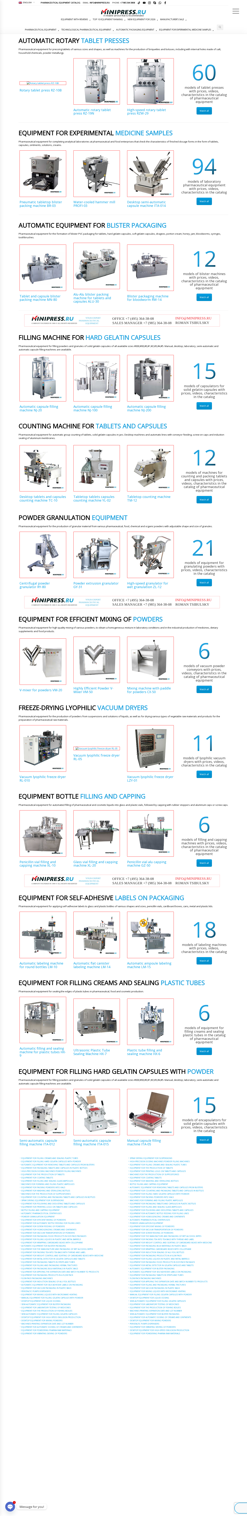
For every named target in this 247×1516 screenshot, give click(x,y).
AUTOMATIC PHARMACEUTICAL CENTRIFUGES (41, 1213)
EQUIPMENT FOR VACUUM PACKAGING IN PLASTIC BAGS (46, 1288)
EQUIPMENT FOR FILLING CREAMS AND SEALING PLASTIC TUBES (49, 1158)
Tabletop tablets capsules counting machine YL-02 (93, 498)
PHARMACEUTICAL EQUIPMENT (40, 29)
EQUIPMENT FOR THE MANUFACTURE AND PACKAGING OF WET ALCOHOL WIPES (57, 1249)
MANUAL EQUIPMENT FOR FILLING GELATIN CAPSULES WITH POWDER (52, 1298)
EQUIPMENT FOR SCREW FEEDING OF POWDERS (43, 1226)
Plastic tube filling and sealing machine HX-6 (144, 1052)
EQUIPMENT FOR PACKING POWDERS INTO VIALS (43, 1187)
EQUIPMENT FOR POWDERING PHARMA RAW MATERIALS (46, 1330)
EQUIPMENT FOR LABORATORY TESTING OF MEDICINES (46, 1307)
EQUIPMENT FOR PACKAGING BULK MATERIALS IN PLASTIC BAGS (49, 1268)
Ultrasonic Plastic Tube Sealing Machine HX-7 (91, 1052)
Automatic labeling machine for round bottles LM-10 (41, 965)
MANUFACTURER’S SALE (172, 19)
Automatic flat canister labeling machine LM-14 (91, 965)
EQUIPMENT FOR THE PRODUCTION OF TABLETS (42, 1174)
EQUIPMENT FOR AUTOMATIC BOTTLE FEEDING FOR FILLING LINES (50, 1223)
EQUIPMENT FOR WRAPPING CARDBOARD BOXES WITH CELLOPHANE (52, 1242)
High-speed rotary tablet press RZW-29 (146, 112)
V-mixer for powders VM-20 (41, 690)
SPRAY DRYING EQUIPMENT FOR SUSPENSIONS (42, 1200)
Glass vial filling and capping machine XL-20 (95, 864)
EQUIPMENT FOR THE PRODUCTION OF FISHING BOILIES (46, 1311)
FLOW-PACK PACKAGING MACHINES (37, 1278)
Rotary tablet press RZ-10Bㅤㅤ (41, 90)
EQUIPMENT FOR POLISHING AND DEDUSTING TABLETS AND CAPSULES (53, 1203)
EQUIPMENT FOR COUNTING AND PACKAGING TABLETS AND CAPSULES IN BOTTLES (58, 1197)
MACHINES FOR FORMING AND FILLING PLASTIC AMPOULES (47, 1184)
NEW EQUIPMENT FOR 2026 (141, 19)
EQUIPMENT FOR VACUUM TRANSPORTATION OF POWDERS (48, 1233)
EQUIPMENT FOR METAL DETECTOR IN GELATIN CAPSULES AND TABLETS (53, 1259)
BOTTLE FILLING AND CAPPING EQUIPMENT (40, 1210)
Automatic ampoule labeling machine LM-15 (149, 965)
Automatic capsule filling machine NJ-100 (92, 408)
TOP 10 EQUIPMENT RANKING (108, 19)
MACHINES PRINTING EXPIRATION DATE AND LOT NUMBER (47, 1323)
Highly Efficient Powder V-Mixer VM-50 (93, 690)
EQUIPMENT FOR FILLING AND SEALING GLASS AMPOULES (47, 1181)
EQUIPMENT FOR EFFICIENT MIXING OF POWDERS (43, 1220)
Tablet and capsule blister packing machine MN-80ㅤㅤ (40, 298)
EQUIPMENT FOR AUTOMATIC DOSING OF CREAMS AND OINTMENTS (51, 1327)
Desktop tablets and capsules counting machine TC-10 (43, 498)
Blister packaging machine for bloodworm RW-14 (148, 298)
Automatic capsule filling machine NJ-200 (146, 408)
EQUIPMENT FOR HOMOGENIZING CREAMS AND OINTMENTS (48, 1229)
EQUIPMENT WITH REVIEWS (74, 19)
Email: (96, 2)
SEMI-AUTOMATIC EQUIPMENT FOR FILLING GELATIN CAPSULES (49, 1314)
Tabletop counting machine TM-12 (149, 498)
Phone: (123, 2)
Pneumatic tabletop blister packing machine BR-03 (41, 204)
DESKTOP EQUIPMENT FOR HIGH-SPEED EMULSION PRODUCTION (51, 1317)
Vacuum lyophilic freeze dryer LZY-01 (150, 779)
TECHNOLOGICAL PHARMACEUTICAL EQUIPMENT (86, 29)
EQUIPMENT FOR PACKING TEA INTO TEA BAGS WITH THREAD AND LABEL (53, 1252)
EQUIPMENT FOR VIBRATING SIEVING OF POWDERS (44, 1333)
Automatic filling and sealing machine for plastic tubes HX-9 (43, 1052)
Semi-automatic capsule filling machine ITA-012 (38, 1142)
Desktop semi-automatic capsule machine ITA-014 (146, 204)
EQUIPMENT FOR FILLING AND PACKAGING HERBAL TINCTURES (49, 1265)
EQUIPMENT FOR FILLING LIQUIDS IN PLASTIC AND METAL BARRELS (51, 1239)
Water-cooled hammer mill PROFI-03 (94, 204)
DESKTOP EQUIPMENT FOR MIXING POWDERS (41, 1320)
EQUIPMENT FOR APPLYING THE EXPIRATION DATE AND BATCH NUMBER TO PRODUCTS (60, 1272)
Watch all (204, 110)
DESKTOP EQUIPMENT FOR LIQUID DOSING (41, 1301)
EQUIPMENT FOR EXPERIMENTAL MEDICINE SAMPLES (185, 29)
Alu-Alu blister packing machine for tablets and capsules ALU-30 (92, 298)
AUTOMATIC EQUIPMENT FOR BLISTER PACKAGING (43, 1246)
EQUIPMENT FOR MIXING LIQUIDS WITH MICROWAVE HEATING (49, 1294)
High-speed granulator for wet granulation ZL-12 (147, 585)
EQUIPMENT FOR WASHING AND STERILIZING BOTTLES (45, 1190)
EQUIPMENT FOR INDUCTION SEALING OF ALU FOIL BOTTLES (48, 1281)
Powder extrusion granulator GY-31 (96, 585)
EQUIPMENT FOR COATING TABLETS (37, 1177)
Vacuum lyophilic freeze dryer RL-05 (96, 757)
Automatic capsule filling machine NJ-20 (39, 408)
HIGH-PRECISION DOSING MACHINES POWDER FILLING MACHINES (51, 1171)
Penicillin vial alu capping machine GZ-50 (146, 864)
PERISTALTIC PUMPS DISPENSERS (36, 1291)
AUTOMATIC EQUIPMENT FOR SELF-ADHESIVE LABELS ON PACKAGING (52, 1285)
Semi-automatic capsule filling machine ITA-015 (92, 1142)
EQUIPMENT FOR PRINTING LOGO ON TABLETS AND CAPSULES (49, 1207)
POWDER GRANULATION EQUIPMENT (38, 1216)
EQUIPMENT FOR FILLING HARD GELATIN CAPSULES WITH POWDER (51, 1161)
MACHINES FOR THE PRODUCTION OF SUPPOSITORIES (46, 1194)
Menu (236, 11)
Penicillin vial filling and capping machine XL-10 (38, 864)
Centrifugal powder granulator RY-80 (35, 585)
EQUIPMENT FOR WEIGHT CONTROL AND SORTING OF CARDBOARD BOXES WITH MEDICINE (62, 1255)
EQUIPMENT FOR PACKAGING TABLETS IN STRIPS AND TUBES (48, 1262)
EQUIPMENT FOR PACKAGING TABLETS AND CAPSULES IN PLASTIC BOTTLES (54, 1168)
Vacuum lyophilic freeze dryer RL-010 (43, 779)
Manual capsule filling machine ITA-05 (144, 1142)
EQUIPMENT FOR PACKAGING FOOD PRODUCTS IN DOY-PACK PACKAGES (53, 1236)
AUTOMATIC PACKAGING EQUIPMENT (135, 29)
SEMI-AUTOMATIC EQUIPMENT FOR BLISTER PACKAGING (46, 1304)
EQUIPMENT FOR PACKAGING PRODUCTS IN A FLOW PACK (47, 1275)
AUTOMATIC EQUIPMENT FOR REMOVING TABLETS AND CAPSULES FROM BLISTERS (57, 1164)
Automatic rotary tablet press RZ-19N (92, 112)
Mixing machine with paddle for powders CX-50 (149, 690)
